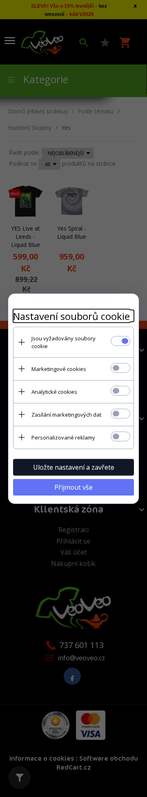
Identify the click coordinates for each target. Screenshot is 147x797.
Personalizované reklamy (63, 437)
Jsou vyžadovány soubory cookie (63, 341)
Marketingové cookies (58, 368)
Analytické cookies (54, 391)
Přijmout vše (73, 486)
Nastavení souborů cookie (71, 316)
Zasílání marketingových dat (66, 414)
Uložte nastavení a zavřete (73, 466)
